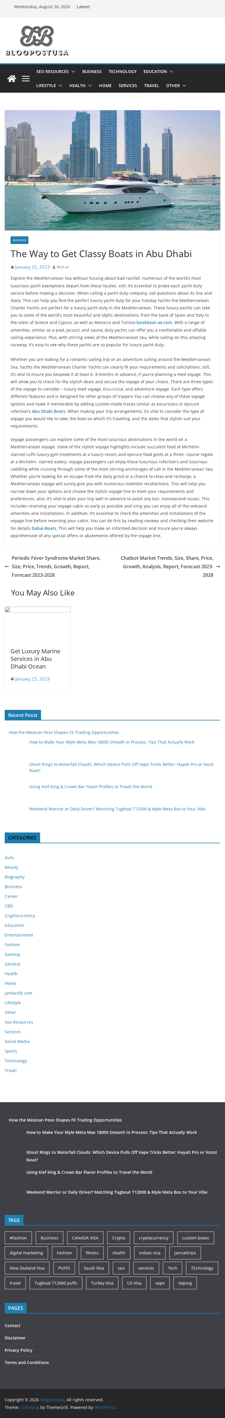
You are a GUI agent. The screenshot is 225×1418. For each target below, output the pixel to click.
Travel (151, 85)
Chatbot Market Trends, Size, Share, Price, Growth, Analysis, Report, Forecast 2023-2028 (167, 566)
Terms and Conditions (27, 1362)
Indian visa (150, 1253)
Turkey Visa (102, 1283)
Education (155, 71)
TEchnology (202, 1268)
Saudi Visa (94, 1268)
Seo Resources (52, 71)
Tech (172, 1268)
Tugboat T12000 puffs (56, 1283)
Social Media (17, 1041)
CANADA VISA (85, 1238)
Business (92, 71)
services (146, 1268)
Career (11, 896)
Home (105, 85)
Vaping (185, 1283)
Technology (123, 71)
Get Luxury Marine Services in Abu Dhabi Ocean (35, 658)
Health (77, 85)
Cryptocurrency (20, 915)
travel (15, 1283)
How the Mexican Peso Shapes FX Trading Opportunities (64, 732)
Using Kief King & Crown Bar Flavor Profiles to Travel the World (90, 786)
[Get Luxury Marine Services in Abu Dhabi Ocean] (38, 611)
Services (128, 85)
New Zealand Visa (27, 1268)
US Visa (134, 1283)
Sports (11, 1051)
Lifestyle (46, 85)
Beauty (11, 867)
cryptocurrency (153, 1238)
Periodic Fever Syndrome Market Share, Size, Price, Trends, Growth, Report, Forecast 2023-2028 (56, 566)
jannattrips (185, 1253)
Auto (9, 857)
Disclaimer (15, 1338)
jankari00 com (18, 993)
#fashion (18, 1238)
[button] (72, 71)
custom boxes (195, 1238)
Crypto (118, 1238)
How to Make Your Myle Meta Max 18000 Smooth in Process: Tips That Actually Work (111, 742)
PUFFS (64, 1268)
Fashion (12, 944)
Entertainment (19, 935)
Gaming (12, 954)
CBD (9, 906)
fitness (92, 1253)
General (12, 964)
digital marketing (26, 1253)
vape (160, 1283)
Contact (13, 1325)
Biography (15, 877)
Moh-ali (63, 266)
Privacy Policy (19, 1350)
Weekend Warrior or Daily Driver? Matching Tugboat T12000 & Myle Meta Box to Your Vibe (117, 809)
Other (173, 85)
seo (121, 1268)
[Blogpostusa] (12, 79)
